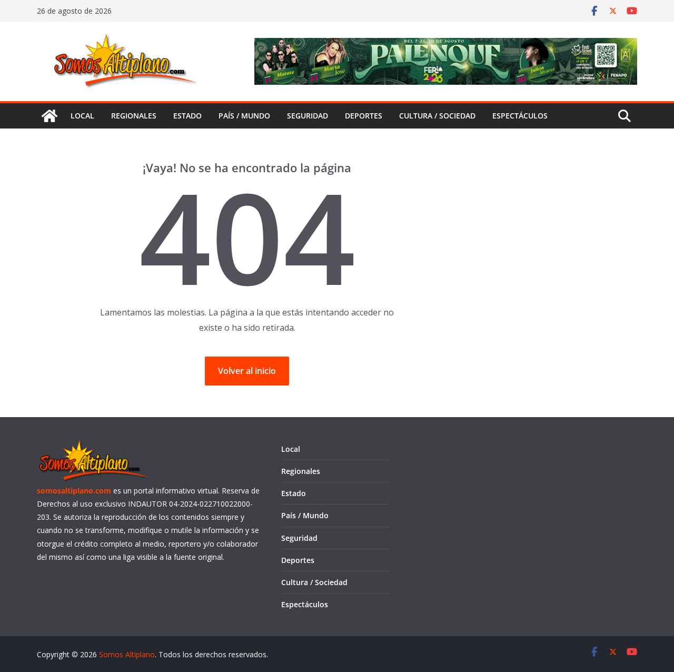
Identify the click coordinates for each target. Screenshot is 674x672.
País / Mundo (244, 116)
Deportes (363, 116)
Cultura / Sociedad (437, 116)
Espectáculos (520, 116)
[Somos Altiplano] (49, 116)
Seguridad (307, 116)
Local (82, 116)
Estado (187, 116)
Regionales (133, 116)
